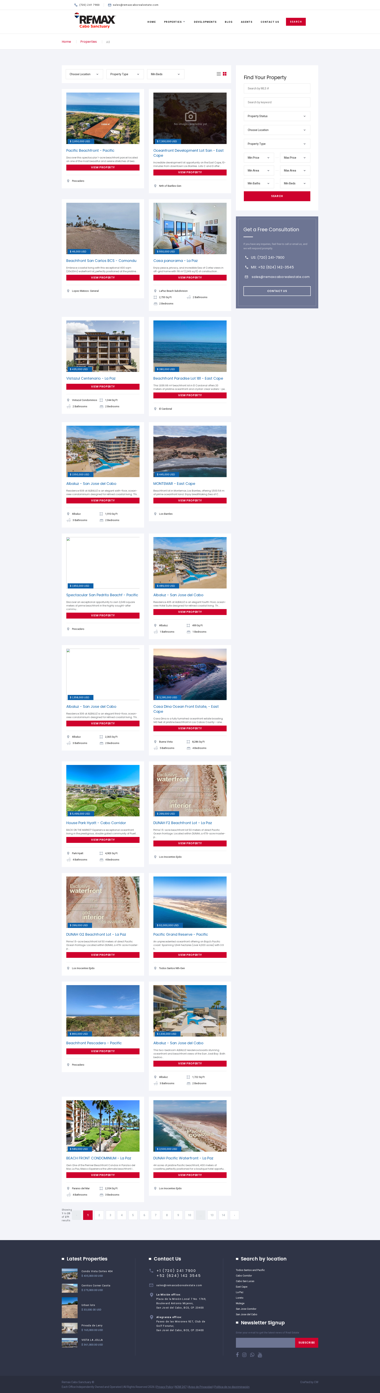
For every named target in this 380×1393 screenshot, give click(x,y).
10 (189, 1215)
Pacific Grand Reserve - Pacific (180, 934)
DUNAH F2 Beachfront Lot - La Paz (182, 822)
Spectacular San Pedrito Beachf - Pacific (102, 594)
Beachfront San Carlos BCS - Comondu (101, 260)
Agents (247, 22)
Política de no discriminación (232, 1386)
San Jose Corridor (246, 1308)
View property (103, 167)
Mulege (240, 1303)
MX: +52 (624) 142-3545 (272, 267)
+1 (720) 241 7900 (176, 1270)
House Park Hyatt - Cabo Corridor (96, 822)
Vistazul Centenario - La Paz (91, 378)
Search (296, 21)
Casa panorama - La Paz (175, 260)
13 (212, 1215)
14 (223, 1215)
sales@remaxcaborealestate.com (136, 4)
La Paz (239, 1292)
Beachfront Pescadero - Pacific (94, 1042)
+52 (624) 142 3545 (178, 1275)
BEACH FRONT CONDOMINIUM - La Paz (98, 1158)
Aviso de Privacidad (200, 1386)
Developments (205, 22)
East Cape (241, 1286)
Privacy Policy (164, 1386)
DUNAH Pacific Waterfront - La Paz (183, 1158)
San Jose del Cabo (246, 1314)
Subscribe (306, 1343)
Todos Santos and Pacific (250, 1270)
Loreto (239, 1297)
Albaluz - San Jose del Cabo (91, 483)
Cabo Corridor (244, 1275)
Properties (173, 22)
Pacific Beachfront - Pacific (90, 150)
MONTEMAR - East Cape (174, 483)
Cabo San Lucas (245, 1281)
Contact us (277, 291)
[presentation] (70, 118)
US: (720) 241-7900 (267, 257)
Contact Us (270, 22)
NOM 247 (180, 1386)
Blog (229, 22)
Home (151, 22)
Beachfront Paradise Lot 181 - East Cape (188, 378)
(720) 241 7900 (89, 4)
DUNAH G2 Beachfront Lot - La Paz (96, 934)
